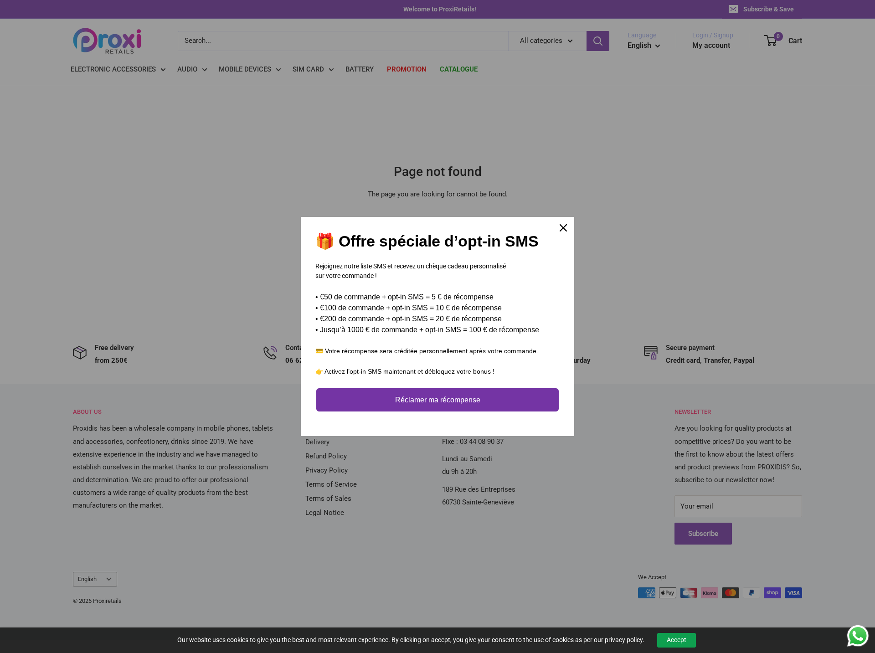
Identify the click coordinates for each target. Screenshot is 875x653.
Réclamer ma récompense (437, 400)
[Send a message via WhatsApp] (857, 635)
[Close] (563, 228)
